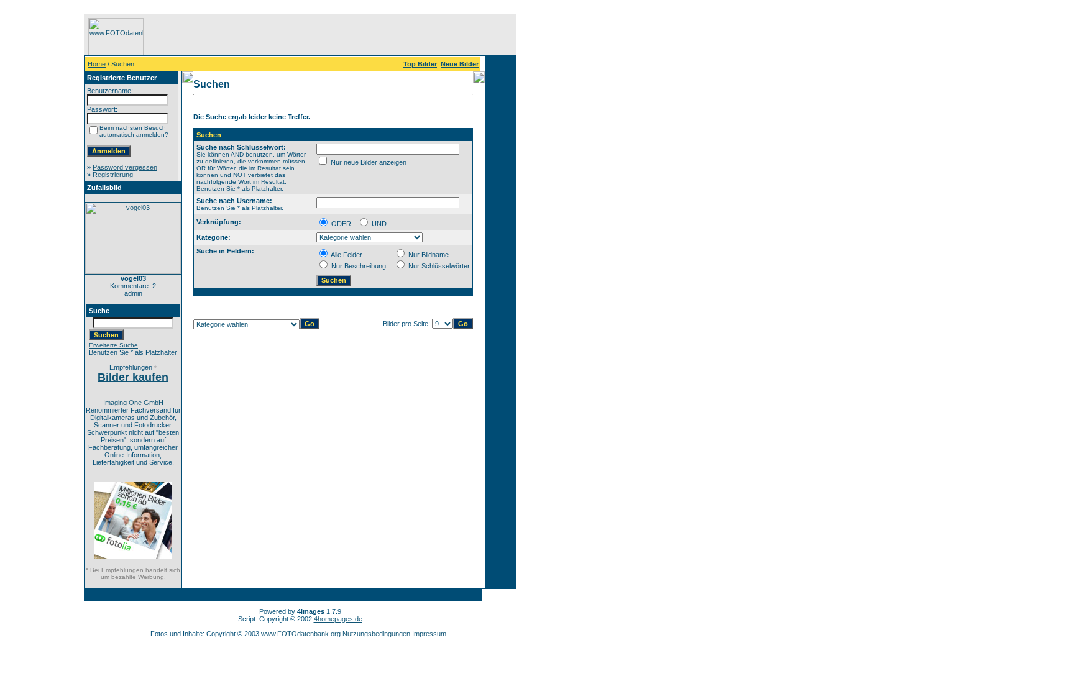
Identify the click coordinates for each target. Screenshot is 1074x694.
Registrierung (113, 174)
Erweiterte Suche (113, 345)
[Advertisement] (44, 200)
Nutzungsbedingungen (376, 633)
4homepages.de (338, 619)
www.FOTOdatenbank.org (301, 633)
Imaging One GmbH (133, 402)
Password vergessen (125, 167)
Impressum (429, 633)
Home (97, 64)
